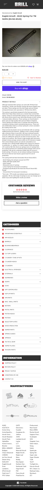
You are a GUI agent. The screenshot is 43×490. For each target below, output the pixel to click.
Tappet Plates (10, 346)
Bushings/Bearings (12, 245)
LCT (17, 443)
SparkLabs (33, 450)
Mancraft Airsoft (21, 450)
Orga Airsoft (20, 469)
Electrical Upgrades (13, 269)
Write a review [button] (21, 197)
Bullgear (4, 450)
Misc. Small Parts (11, 301)
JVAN (18, 437)
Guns (7, 286)
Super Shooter (34, 457)
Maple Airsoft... (21, 453)
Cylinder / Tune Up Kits (13, 257)
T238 (31, 459)
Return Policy (10, 367)
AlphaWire (5, 441)
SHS (31, 439)
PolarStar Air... (20, 475)
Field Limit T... (6, 473)
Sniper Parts (9, 330)
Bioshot (4, 446)
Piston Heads (10, 314)
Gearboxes (9, 278)
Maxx (18, 457)
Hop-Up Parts (10, 294)
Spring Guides (10, 334)
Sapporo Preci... (35, 434)
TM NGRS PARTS (10, 350)
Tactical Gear (10, 342)
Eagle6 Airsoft (6, 464)
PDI (17, 471)
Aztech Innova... (7, 443)
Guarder (18, 430)
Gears (7, 281)
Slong (31, 446)
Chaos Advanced (7, 453)
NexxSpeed (19, 462)
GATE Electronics (19, 427)
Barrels (8, 241)
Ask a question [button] (21, 203)
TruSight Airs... (34, 464)
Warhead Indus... (35, 471)
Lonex (18, 446)
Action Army (6, 430)
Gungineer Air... (21, 432)
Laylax (18, 441)
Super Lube (33, 455)
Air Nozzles (9, 237)
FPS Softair (6, 475)
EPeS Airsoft (6, 471)
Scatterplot (33, 437)
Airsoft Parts (6, 439)
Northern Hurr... (21, 464)
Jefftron (18, 434)
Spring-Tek (33, 453)
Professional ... (34, 425)
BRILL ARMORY (7, 448)
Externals (9, 273)
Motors (8, 306)
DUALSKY (5, 462)
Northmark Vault (21, 466)
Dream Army (6, 459)
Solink (32, 448)
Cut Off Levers (10, 253)
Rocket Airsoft (34, 432)
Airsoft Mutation (7, 437)
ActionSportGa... (7, 432)
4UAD (4, 425)
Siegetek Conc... (35, 441)
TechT (32, 462)
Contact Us (9, 379)
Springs (8, 338)
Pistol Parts (9, 309)
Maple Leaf (19, 455)
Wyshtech (33, 473)
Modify (18, 459)
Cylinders (9, 265)
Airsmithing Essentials (13, 233)
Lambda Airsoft (21, 439)
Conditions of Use (11, 375)
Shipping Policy (10, 363)
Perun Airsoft (20, 473)
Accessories (9, 229)
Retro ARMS (34, 430)
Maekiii (18, 448)
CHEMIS (5, 455)
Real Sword (33, 428)
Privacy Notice (10, 371)
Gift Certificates (11, 289)
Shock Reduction (11, 326)
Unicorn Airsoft (34, 466)
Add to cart (21, 82)
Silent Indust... (34, 443)
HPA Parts (8, 298)
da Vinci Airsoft (7, 457)
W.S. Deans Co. (35, 469)
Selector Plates (11, 322)
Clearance (9, 249)
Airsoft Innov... (7, 434)
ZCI (31, 475)
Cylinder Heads (11, 261)
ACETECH (5, 428)
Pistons (8, 318)
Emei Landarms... (6, 468)
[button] (38, 4)
